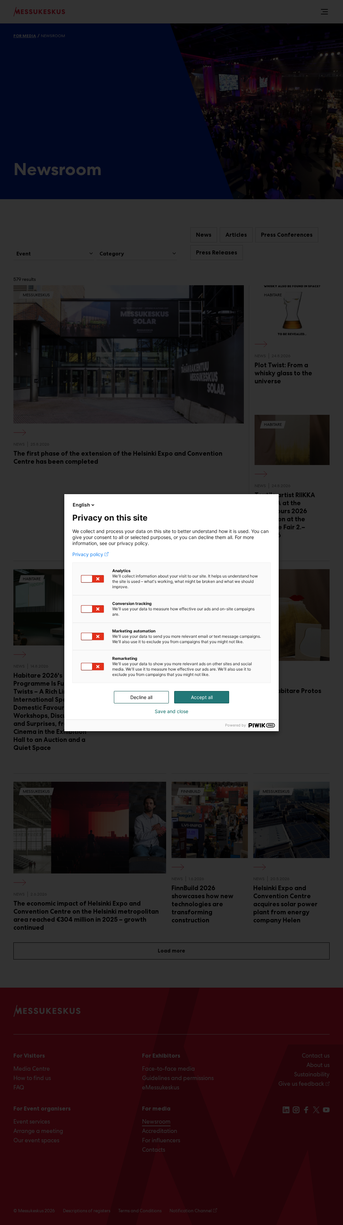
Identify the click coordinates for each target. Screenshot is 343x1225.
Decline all (141, 697)
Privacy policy (87, 554)
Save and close (171, 711)
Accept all (202, 697)
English (81, 505)
